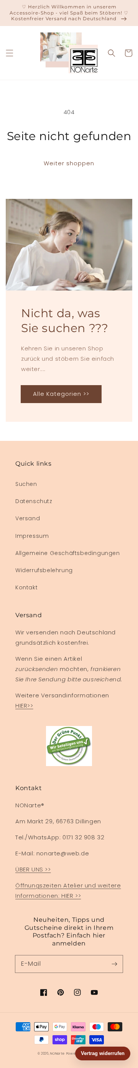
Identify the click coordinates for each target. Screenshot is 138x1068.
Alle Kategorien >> (61, 394)
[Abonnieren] (114, 963)
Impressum (32, 536)
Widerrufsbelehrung (44, 570)
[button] (9, 53)
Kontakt (26, 587)
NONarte (57, 1053)
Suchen (26, 484)
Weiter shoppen (69, 163)
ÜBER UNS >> (33, 869)
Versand (27, 518)
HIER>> (24, 706)
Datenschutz (34, 501)
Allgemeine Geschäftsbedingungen (67, 553)
